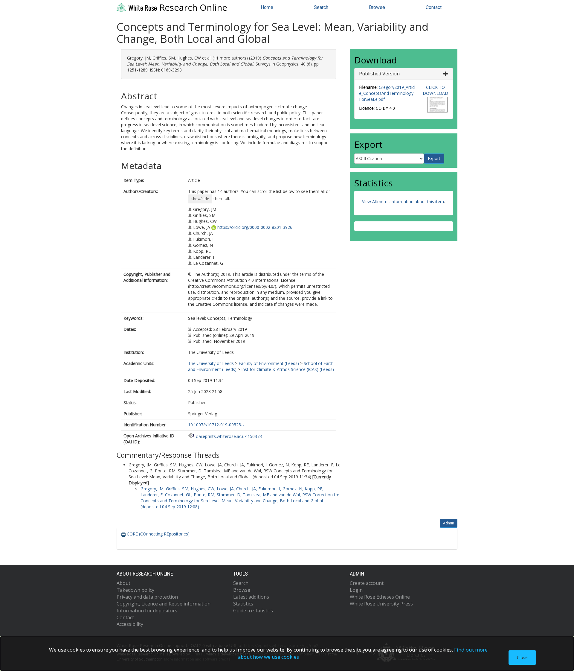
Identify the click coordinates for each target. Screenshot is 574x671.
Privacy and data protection (147, 597)
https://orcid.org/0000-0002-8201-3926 (254, 227)
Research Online (177, 7)
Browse (377, 7)
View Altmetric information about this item (403, 201)
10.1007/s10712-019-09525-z (216, 424)
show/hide (200, 198)
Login (356, 590)
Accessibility (130, 624)
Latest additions (251, 597)
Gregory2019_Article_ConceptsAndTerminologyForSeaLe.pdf (387, 93)
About (123, 583)
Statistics (243, 603)
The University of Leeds (211, 363)
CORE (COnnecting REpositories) (158, 534)
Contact (434, 7)
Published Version (379, 73)
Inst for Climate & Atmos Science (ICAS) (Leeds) (287, 369)
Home (267, 7)
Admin (448, 523)
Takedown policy (135, 590)
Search (321, 7)
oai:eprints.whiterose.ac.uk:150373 (229, 436)
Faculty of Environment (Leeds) (269, 363)
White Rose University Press (381, 603)
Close (522, 657)
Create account (367, 583)
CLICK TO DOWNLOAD (435, 90)
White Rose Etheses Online (380, 597)
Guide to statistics (253, 610)
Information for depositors (147, 610)
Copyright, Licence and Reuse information (163, 603)
